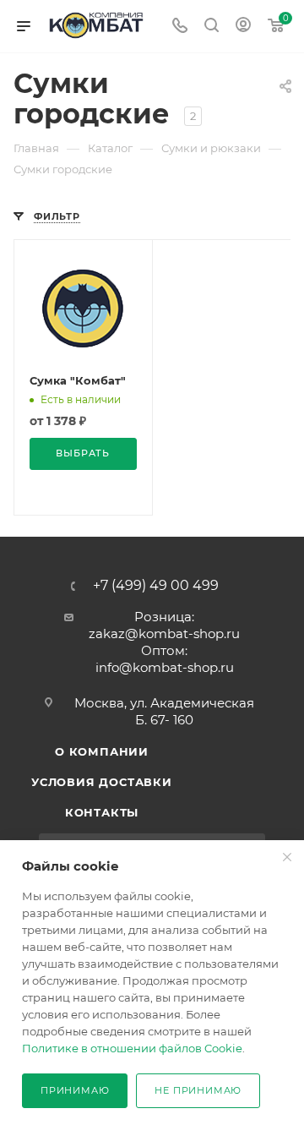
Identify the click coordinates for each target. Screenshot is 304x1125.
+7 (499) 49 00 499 (156, 586)
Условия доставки (101, 782)
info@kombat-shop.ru (164, 667)
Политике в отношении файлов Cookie (132, 1048)
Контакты (101, 812)
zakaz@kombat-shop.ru (164, 633)
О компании (102, 751)
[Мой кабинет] (243, 27)
